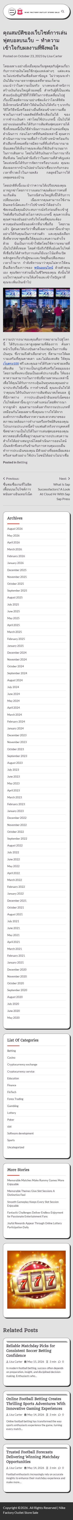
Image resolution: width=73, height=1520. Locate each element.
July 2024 (13, 687)
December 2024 (17, 652)
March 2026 (14, 549)
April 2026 (13, 542)
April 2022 (13, 873)
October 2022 (15, 831)
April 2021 (13, 942)
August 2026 (15, 528)
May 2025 (13, 618)
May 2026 (13, 535)
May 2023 (13, 783)
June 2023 (13, 776)
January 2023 (15, 811)
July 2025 (13, 604)
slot (9, 1126)
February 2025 (16, 639)
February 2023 (16, 804)
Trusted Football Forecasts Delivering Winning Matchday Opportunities (32, 1457)
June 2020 (13, 1010)
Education (13, 1078)
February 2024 (16, 721)
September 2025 (17, 590)
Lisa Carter (54, 56)
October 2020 (15, 983)
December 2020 (17, 969)
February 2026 (16, 556)
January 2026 (15, 563)
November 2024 (17, 659)
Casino (11, 1057)
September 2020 (17, 990)
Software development (20, 1133)
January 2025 (15, 645)
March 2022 (14, 879)
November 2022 (17, 824)
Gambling (12, 1106)
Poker (10, 1119)
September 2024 (17, 673)
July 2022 (13, 852)
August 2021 (15, 914)
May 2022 (13, 866)
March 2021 (14, 948)
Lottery (11, 1112)
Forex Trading (15, 1099)
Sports (11, 1140)
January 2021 (15, 962)
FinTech (11, 1092)
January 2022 (15, 893)
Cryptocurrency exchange (22, 1064)
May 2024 (13, 700)
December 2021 (17, 900)
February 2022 (16, 886)
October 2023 (15, 749)
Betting (22, 462)
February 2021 (16, 955)
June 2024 (13, 694)
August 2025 (15, 597)
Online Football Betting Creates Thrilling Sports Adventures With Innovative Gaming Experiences (35, 1404)
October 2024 (15, 666)
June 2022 (13, 859)
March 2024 (14, 714)
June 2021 (13, 928)
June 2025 (13, 611)
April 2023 (13, 790)
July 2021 (13, 921)
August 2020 (15, 997)
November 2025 (17, 576)
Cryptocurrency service (20, 1071)
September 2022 (17, 838)
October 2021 (15, 907)
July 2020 (13, 1003)
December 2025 (17, 570)
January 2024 (15, 728)
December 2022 (17, 817)
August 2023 (15, 762)
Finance (11, 1085)
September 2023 (17, 756)
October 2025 (15, 583)
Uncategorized (15, 1147)
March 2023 (14, 797)
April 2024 (13, 707)
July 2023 (13, 769)
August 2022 (15, 845)
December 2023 (17, 735)
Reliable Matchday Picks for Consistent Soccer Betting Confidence (30, 1351)
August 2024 (15, 680)
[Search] (63, 11)
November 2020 (17, 976)
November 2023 (17, 742)
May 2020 (13, 1017)
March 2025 (14, 631)
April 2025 (13, 625)
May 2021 (13, 935)
